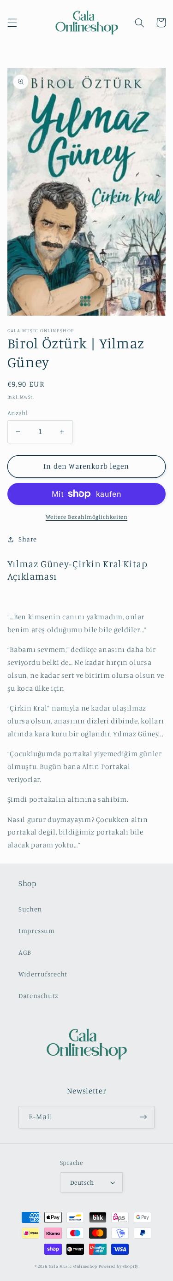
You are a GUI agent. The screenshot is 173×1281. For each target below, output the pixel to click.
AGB (24, 952)
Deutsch (82, 1182)
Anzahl (17, 413)
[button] (12, 22)
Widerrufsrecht (42, 974)
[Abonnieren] (143, 1117)
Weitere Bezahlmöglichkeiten (86, 516)
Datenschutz (38, 995)
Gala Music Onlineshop (73, 1266)
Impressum (36, 930)
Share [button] (27, 539)
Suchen (30, 909)
